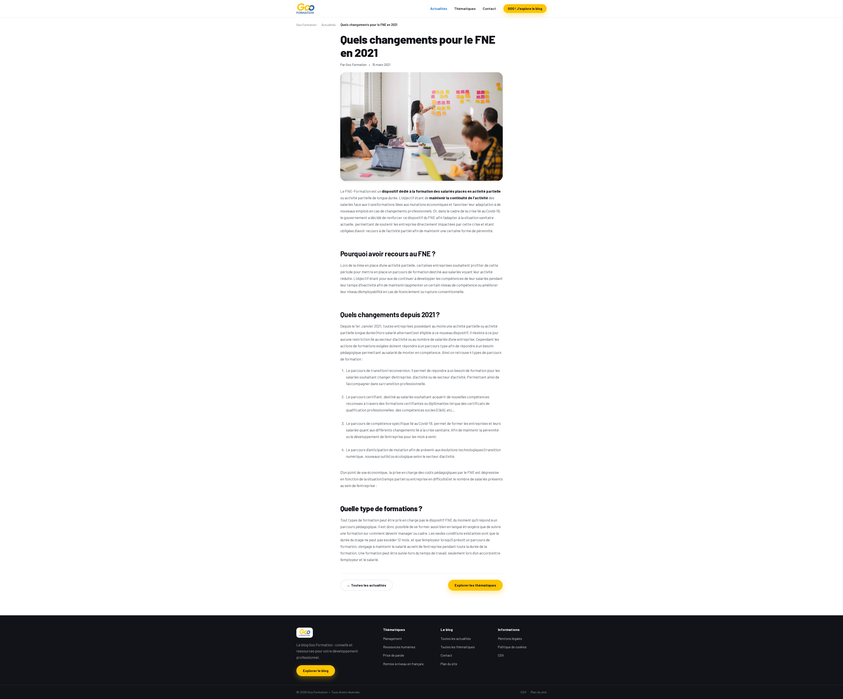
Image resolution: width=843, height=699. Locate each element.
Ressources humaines (399, 647)
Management (392, 639)
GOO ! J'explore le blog (525, 9)
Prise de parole (393, 655)
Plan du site (449, 664)
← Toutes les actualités (366, 585)
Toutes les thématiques (458, 647)
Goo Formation (306, 25)
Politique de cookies (512, 647)
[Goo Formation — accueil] (305, 8)
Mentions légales (510, 639)
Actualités (438, 8)
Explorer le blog (315, 670)
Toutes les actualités (456, 639)
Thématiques (465, 8)
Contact (489, 8)
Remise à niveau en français (403, 664)
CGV (501, 655)
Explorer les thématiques (475, 585)
